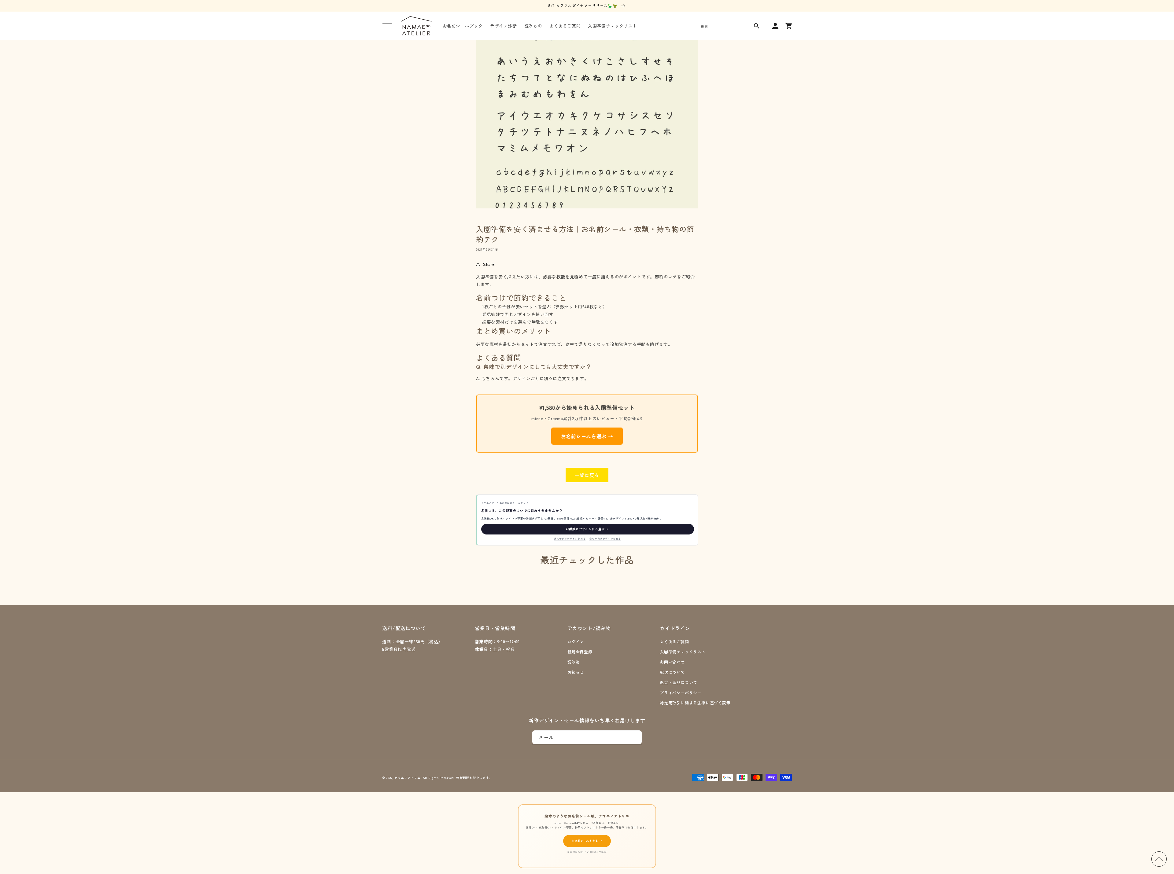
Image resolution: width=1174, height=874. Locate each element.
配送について (672, 672)
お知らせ (575, 672)
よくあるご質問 (674, 641)
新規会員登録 (580, 652)
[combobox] (729, 25)
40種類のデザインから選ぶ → (587, 529)
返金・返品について (678, 682)
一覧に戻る (587, 475)
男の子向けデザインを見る (569, 538)
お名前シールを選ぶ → (587, 436)
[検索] (756, 26)
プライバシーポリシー (680, 693)
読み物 (573, 662)
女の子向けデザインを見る (605, 538)
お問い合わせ (672, 662)
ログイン (575, 641)
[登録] (635, 737)
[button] (387, 26)
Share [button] (489, 264)
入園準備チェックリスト (683, 652)
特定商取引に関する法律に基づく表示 (695, 703)
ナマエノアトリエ (407, 777)
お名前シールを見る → (587, 841)
